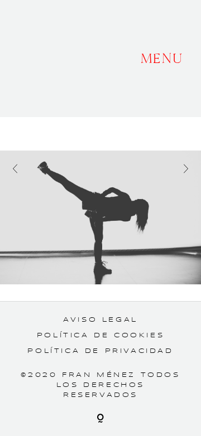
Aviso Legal (100, 320)
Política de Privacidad (100, 351)
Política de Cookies (100, 335)
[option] (100, 217)
